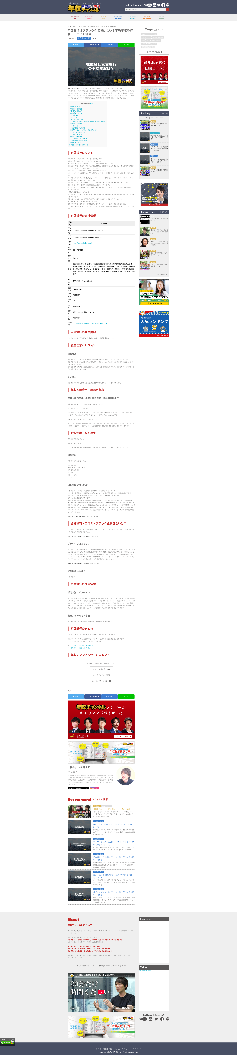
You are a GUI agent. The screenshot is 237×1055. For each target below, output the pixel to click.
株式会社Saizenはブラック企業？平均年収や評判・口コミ (159, 137)
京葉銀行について (75, 106)
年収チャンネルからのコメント (79, 145)
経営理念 (74, 115)
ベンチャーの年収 (155, 133)
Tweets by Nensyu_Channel (145, 970)
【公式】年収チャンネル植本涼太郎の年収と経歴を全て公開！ (159, 243)
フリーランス (146, 37)
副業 (154, 43)
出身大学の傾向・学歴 (79, 140)
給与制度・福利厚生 (75, 123)
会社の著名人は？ (77, 134)
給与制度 (74, 125)
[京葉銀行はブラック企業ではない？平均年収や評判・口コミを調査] (109, 45)
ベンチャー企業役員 (153, 40)
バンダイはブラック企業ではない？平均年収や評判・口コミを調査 (159, 148)
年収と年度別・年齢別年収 (77, 119)
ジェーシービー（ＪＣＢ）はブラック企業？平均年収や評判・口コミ (159, 160)
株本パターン (146, 34)
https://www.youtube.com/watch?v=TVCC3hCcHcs (90, 323)
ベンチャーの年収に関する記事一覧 (81, 645)
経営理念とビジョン (75, 113)
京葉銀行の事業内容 (75, 111)
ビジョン (74, 117)
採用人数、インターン (79, 138)
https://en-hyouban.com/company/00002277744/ (86, 536)
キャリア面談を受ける (100, 669)
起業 (143, 40)
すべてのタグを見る (154, 52)
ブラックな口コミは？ (79, 132)
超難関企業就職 (158, 37)
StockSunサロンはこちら (100, 681)
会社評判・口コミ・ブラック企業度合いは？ (83, 130)
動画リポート (106, 806)
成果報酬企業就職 (148, 47)
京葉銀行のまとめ (75, 142)
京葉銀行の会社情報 (75, 109)
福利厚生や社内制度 (78, 128)
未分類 (152, 216)
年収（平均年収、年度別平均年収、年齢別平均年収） (88, 121)
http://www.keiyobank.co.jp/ (83, 243)
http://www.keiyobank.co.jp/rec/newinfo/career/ (85, 516)
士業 (154, 34)
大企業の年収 (154, 144)
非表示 (92, 103)
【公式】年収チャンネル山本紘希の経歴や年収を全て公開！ (159, 231)
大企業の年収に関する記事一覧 (79, 648)
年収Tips (153, 121)
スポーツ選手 (146, 43)
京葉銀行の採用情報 (75, 136)
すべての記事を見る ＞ (161, 274)
